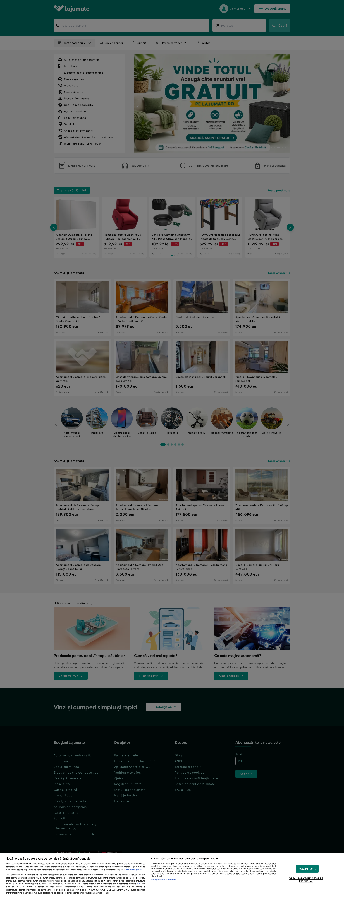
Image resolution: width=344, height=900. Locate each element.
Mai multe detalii (134, 869)
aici (138, 883)
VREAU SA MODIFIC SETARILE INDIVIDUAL (306, 880)
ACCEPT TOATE (307, 868)
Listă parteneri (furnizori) (163, 879)
